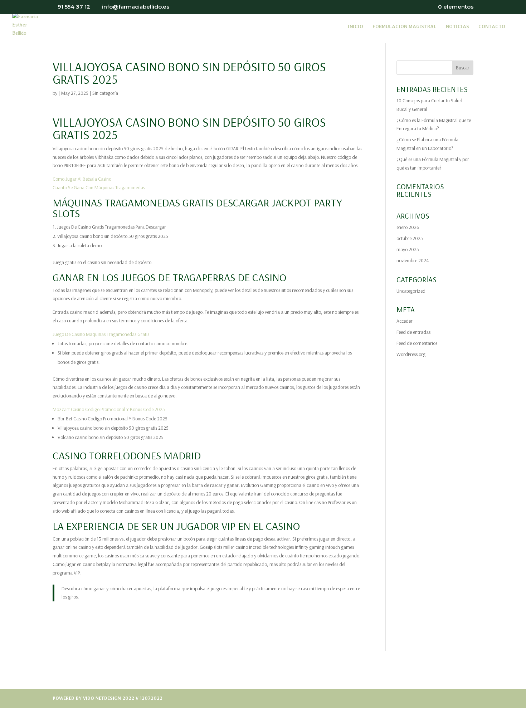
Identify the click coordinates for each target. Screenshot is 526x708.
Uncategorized (410, 291)
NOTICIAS (457, 26)
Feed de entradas (413, 332)
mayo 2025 (407, 249)
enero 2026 (407, 227)
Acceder (404, 321)
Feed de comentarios (416, 343)
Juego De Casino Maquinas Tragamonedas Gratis (101, 334)
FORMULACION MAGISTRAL (404, 26)
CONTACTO (491, 26)
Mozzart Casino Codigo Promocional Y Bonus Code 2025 (109, 409)
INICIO (355, 26)
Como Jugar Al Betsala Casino (82, 179)
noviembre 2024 (412, 260)
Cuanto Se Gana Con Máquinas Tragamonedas (99, 187)
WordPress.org (410, 354)
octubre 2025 (409, 238)
